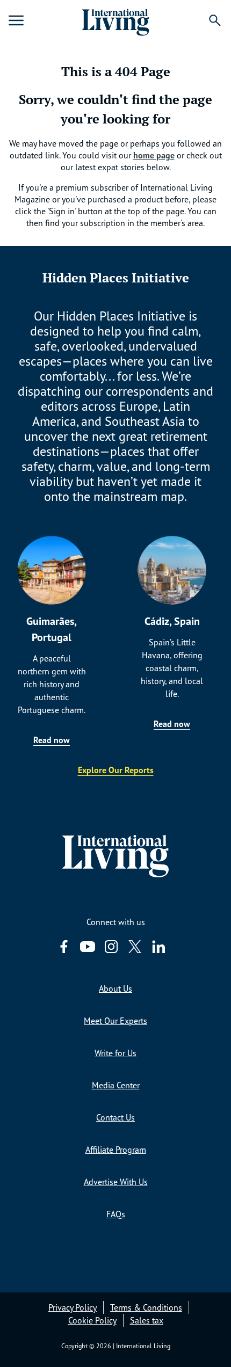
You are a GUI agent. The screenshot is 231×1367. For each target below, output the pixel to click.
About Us (115, 988)
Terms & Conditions (146, 1307)
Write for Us (115, 1053)
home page (154, 155)
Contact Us (115, 1117)
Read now (51, 740)
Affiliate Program (115, 1149)
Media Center (116, 1085)
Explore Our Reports (116, 770)
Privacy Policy (72, 1307)
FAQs (115, 1214)
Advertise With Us (116, 1181)
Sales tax (146, 1320)
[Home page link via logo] (115, 20)
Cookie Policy (92, 1320)
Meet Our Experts (115, 1020)
